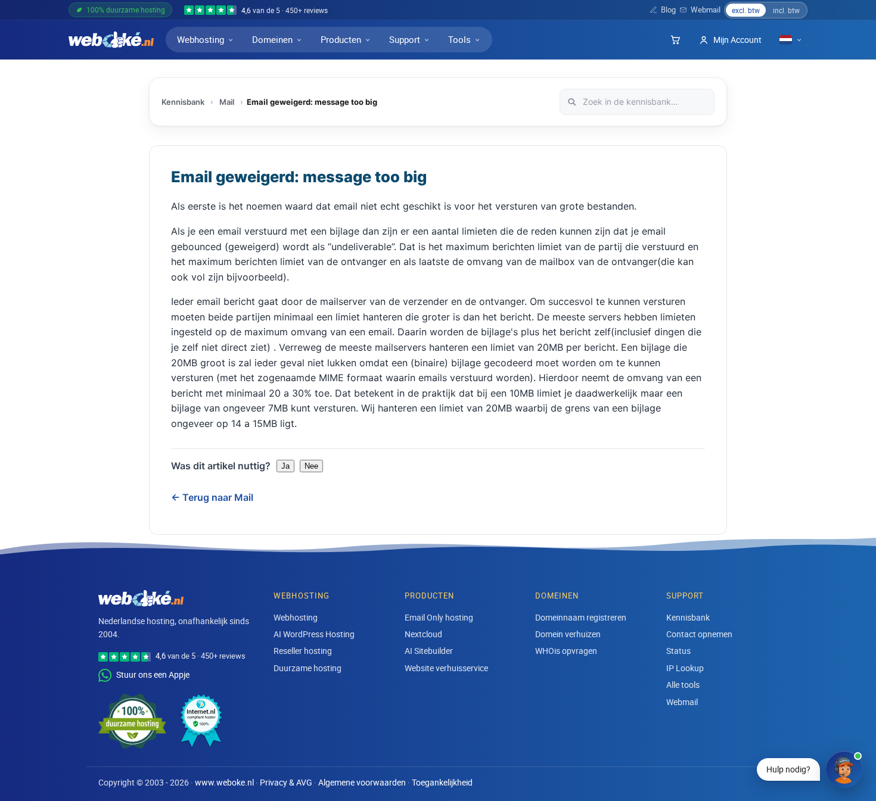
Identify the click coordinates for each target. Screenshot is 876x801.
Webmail (705, 10)
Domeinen (272, 39)
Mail (226, 102)
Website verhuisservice (446, 668)
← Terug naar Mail (212, 497)
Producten (341, 39)
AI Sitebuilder (429, 650)
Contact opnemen (699, 634)
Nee (311, 466)
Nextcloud (423, 634)
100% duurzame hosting (125, 9)
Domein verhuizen (568, 634)
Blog (668, 10)
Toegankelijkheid (442, 782)
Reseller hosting (303, 650)
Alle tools (683, 684)
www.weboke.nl (224, 782)
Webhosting (200, 39)
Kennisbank (182, 102)
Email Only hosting (439, 617)
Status (678, 650)
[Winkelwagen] (675, 40)
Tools (459, 39)
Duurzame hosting (307, 668)
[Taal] (791, 39)
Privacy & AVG (286, 782)
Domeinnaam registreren (580, 617)
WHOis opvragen (566, 650)
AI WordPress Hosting (314, 634)
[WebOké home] (111, 40)
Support (404, 39)
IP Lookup (685, 668)
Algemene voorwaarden (362, 782)
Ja (285, 466)
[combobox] (637, 102)
